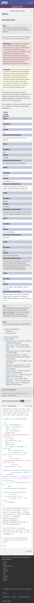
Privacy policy (7, 601)
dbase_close (9, 345)
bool (4, 281)
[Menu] (31, 2)
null (14, 296)
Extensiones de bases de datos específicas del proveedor (16, 558)
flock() (7, 73)
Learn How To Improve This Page (11, 393)
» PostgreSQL (7, 51)
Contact (14, 597)
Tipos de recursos (11, 333)
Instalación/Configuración (11, 329)
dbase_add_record (11, 341)
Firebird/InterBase (8, 566)
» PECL (5, 30)
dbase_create (10, 347)
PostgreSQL (6, 576)
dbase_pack (9, 380)
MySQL (5, 572)
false (20, 287)
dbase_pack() (17, 100)
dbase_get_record (11, 361)
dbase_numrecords (11, 374)
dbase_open (9, 378)
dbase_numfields (11, 371)
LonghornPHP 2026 (17, 6)
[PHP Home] (4, 2)
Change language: (15, 11)
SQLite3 (5, 578)
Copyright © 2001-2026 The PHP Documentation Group (17, 591)
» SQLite (17, 47)
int (30, 298)
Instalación (9, 331)
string (4, 250)
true (10, 287)
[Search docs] (28, 2)
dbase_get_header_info (13, 355)
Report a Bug (12, 395)
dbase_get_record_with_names (15, 365)
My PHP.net (6, 597)
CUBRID (5, 562)
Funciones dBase (9, 339)
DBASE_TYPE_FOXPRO (8, 312)
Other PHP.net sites (24, 597)
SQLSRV (5, 580)
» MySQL (22, 49)
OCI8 (4, 574)
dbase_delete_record (12, 351)
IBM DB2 (5, 568)
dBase (4, 564)
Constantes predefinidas (11, 337)
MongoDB (5, 570)
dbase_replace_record (12, 382)
